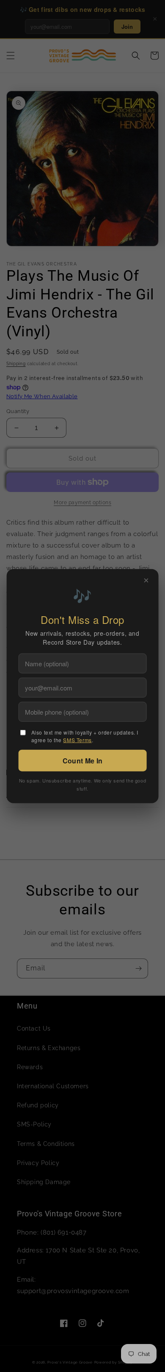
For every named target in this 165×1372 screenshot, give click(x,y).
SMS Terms (77, 739)
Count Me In (82, 760)
